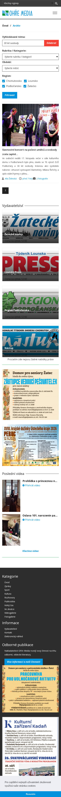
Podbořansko (13, 86)
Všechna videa (30, 551)
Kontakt (8, 632)
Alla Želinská (11, 178)
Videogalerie (10, 612)
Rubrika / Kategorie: (14, 50)
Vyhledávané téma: (13, 37)
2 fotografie (42, 178)
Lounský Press (13, 272)
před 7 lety (28, 178)
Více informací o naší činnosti (23, 661)
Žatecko (31, 86)
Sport (7, 589)
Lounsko (32, 80)
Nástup (9, 348)
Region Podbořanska (17, 310)
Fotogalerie (9, 616)
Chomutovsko (14, 80)
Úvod (5, 25)
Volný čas (8, 605)
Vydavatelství (10, 628)
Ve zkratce (9, 609)
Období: (6, 62)
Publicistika (9, 601)
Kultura (7, 593)
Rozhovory (9, 597)
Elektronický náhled (13, 636)
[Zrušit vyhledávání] (56, 3)
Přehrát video (32, 485)
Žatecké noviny (14, 234)
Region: (6, 75)
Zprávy (7, 586)
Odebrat (51, 43)
